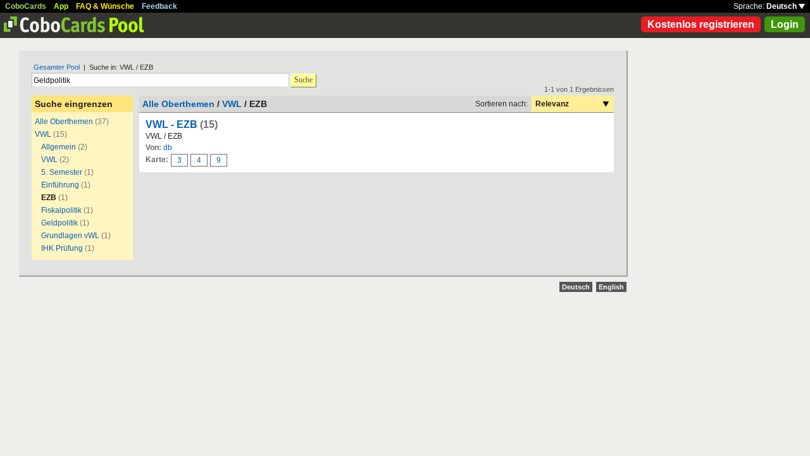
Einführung (60, 184)
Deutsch (782, 6)
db (167, 147)
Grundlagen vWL (70, 235)
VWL (43, 134)
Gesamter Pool (57, 67)
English (611, 287)
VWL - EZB (171, 124)
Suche (303, 79)
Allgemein (58, 146)
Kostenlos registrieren (700, 24)
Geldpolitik (59, 222)
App (61, 6)
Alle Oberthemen (64, 121)
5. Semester (61, 172)
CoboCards (25, 6)
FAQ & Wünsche (105, 6)
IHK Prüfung (62, 248)
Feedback (159, 6)
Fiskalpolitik (61, 210)
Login (785, 24)
